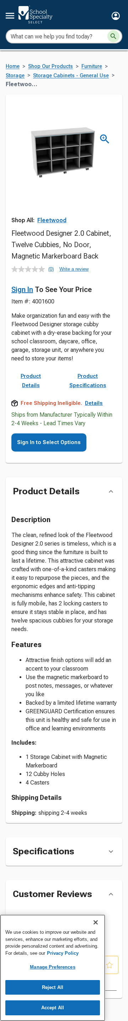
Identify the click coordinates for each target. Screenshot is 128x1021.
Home (13, 66)
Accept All (52, 1007)
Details (94, 403)
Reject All (52, 987)
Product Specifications (87, 381)
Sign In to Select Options (49, 442)
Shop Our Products (50, 66)
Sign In (22, 289)
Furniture (91, 66)
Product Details (31, 381)
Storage (15, 76)
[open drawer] (9, 15)
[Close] (95, 922)
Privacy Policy (63, 953)
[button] (116, 16)
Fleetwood (51, 220)
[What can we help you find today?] (113, 36)
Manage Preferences (52, 967)
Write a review (74, 269)
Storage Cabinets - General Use (71, 76)
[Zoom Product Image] (105, 139)
